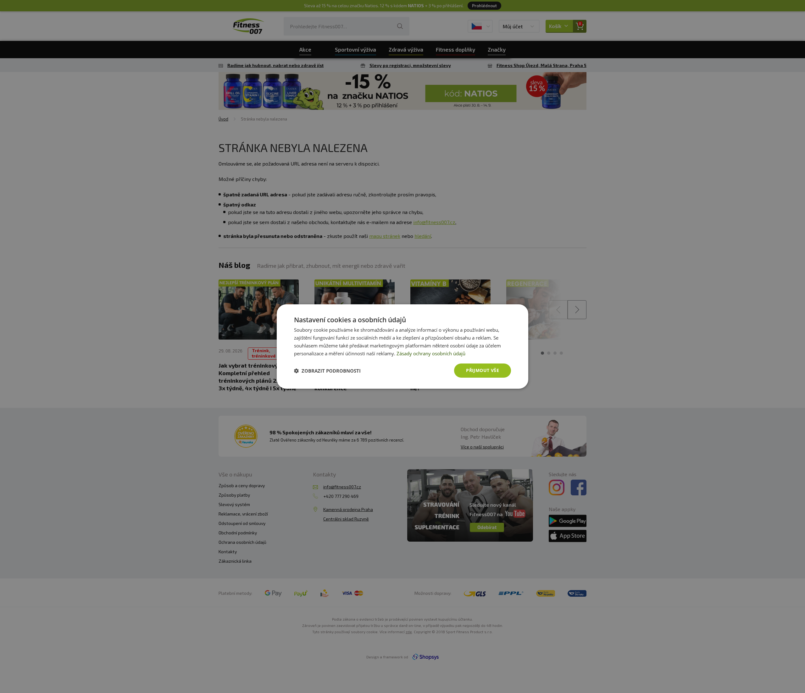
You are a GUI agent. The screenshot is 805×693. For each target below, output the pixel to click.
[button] (327, 370)
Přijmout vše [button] (482, 370)
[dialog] (402, 346)
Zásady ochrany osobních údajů (431, 353)
